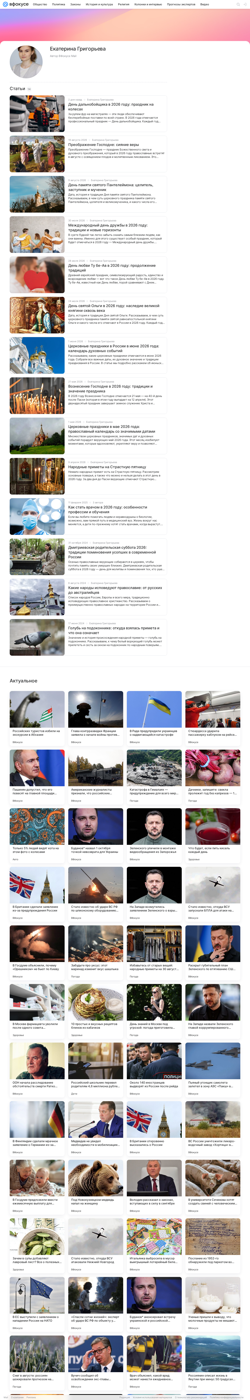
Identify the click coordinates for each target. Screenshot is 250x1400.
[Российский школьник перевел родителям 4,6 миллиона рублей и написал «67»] (95, 1070)
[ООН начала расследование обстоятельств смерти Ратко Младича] (37, 1070)
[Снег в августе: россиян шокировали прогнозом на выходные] (37, 1363)
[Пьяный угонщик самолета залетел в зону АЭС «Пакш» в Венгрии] (212, 1070)
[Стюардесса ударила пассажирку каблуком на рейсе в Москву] (212, 718)
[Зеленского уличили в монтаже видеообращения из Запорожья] (154, 835)
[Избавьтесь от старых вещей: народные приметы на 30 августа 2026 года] (154, 952)
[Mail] (5, 4)
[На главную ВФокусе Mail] (18, 4)
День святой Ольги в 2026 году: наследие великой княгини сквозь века (113, 308)
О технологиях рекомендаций (191, 1397)
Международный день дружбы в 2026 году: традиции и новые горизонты (108, 227)
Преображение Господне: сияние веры (103, 144)
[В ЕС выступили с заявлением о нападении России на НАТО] (37, 1304)
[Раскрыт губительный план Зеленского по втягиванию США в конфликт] (212, 952)
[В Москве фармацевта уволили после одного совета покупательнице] (37, 1011)
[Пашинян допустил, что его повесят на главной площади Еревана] (37, 777)
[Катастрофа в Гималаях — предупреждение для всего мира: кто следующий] (154, 777)
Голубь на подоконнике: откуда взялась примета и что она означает (113, 630)
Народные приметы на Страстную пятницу (107, 467)
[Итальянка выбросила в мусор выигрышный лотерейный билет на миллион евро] (154, 1245)
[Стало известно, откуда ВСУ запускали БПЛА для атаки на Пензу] (212, 894)
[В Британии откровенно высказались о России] (154, 1128)
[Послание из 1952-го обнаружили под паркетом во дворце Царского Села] (212, 1245)
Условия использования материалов (152, 1397)
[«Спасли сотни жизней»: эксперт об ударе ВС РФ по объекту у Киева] (95, 1304)
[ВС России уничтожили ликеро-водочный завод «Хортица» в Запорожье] (212, 1128)
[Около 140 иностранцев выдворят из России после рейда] (154, 1070)
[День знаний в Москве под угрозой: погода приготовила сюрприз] (154, 1011)
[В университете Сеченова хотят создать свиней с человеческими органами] (212, 1187)
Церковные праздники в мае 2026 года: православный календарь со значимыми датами (111, 429)
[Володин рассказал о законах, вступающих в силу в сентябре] (154, 1187)
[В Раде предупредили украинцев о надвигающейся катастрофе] (154, 718)
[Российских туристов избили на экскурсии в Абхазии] (37, 718)
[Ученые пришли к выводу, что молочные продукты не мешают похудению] (212, 1304)
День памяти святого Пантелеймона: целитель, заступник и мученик (110, 187)
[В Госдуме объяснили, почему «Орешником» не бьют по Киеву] (37, 952)
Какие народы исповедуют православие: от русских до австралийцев (115, 590)
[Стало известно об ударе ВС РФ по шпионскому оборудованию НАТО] (95, 894)
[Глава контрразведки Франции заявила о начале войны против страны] (95, 718)
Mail (6, 1397)
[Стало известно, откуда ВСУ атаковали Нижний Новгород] (95, 1245)
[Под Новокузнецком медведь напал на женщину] (95, 1187)
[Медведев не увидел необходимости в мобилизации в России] (95, 1128)
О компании (17, 1397)
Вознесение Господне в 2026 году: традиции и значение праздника (110, 388)
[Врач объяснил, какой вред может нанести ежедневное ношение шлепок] (154, 1363)
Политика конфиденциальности (226, 1397)
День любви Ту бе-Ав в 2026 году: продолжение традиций (112, 267)
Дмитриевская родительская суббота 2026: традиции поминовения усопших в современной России (112, 552)
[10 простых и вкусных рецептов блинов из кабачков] (95, 1011)
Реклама (31, 1397)
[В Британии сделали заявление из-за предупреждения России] (37, 894)
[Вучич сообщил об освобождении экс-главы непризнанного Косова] (95, 1363)
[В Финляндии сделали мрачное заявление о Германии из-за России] (37, 1128)
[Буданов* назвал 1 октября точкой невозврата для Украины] (95, 835)
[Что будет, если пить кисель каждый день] (212, 835)
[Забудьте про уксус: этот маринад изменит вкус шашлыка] (95, 952)
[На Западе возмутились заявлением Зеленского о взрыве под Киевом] (154, 894)
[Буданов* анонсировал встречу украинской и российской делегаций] (154, 1304)
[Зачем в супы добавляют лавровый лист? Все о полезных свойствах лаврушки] (37, 1245)
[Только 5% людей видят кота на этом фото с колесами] (37, 835)
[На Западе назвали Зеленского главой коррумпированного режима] (212, 1011)
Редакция (125, 1397)
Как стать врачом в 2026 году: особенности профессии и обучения (107, 509)
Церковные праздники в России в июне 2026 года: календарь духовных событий (113, 348)
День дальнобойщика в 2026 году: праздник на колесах (111, 106)
